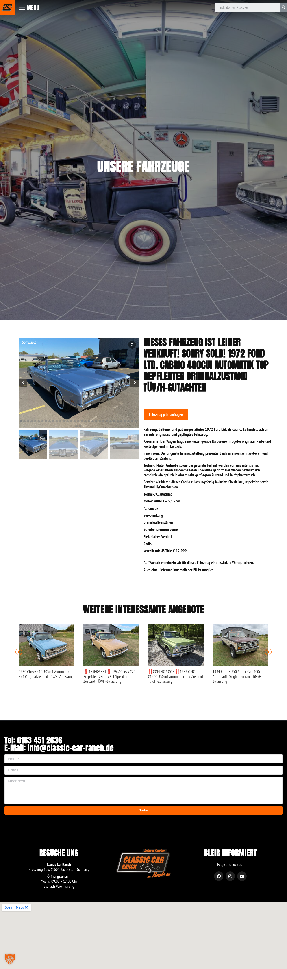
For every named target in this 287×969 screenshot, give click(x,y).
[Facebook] (219, 876)
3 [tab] (28, 421)
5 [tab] (35, 421)
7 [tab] (42, 421)
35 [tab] (80, 426)
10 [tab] (53, 421)
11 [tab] (57, 421)
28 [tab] (118, 421)
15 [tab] (71, 421)
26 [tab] (110, 421)
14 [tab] (67, 421)
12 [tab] (60, 421)
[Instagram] (230, 876)
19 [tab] (85, 421)
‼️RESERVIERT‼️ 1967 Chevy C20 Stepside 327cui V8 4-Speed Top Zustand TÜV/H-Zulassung (109, 676)
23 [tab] (100, 421)
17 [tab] (78, 421)
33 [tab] (136, 421)
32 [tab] (132, 421)
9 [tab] (49, 421)
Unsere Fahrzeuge (143, 166)
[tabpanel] (79, 383)
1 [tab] (21, 421)
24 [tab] (103, 421)
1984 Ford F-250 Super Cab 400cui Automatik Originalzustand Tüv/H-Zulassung (238, 676)
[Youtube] (242, 876)
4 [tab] (31, 421)
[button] (166, 414)
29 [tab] (121, 421)
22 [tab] (96, 421)
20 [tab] (89, 421)
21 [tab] (92, 421)
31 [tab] (128, 421)
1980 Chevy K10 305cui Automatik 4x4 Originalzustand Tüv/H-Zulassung (46, 674)
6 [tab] (38, 421)
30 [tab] (125, 421)
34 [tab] (76, 426)
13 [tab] (64, 421)
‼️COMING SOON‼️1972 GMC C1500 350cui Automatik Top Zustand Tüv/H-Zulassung (175, 676)
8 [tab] (46, 421)
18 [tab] (82, 421)
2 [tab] (24, 421)
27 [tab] (114, 421)
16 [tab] (75, 421)
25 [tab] (107, 421)
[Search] (283, 7)
